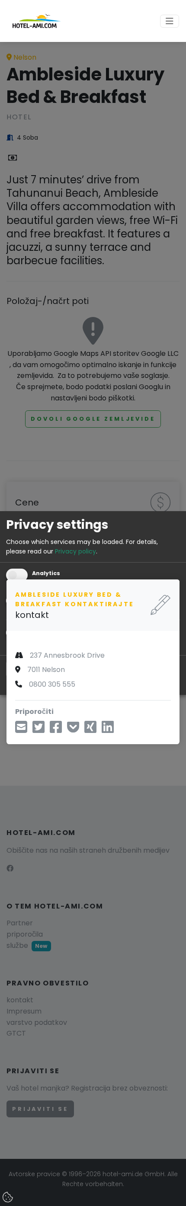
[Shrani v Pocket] (73, 730)
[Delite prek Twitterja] (38, 730)
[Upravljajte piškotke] (9, 1197)
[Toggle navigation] (169, 21)
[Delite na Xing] (90, 730)
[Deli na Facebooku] (56, 730)
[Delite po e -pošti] (21, 730)
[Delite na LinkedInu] (108, 730)
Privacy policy (75, 551)
